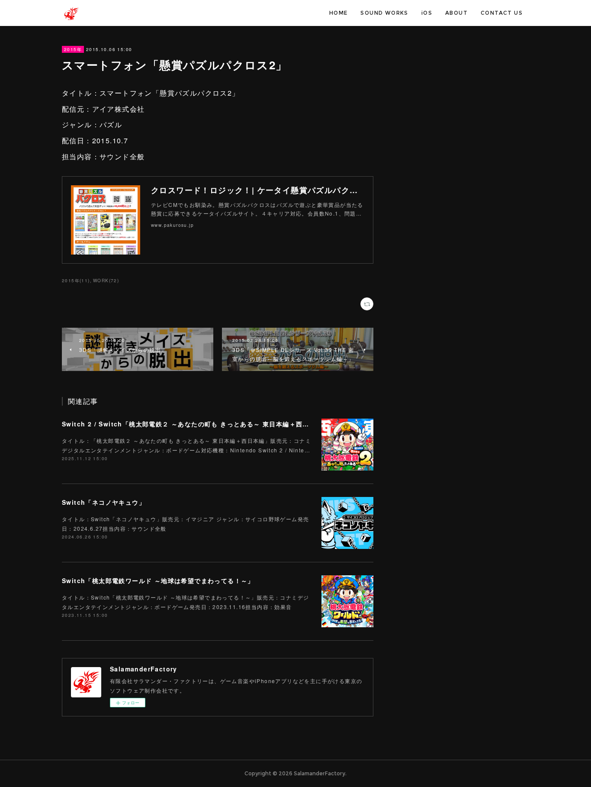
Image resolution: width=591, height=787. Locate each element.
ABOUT (456, 13)
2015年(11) (76, 280)
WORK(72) (106, 280)
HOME (338, 13)
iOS (426, 13)
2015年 (73, 49)
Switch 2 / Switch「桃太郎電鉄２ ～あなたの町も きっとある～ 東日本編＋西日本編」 (195, 423)
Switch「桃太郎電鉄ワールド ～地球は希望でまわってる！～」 (158, 580)
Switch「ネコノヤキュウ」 (103, 502)
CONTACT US (502, 13)
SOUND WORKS (384, 13)
